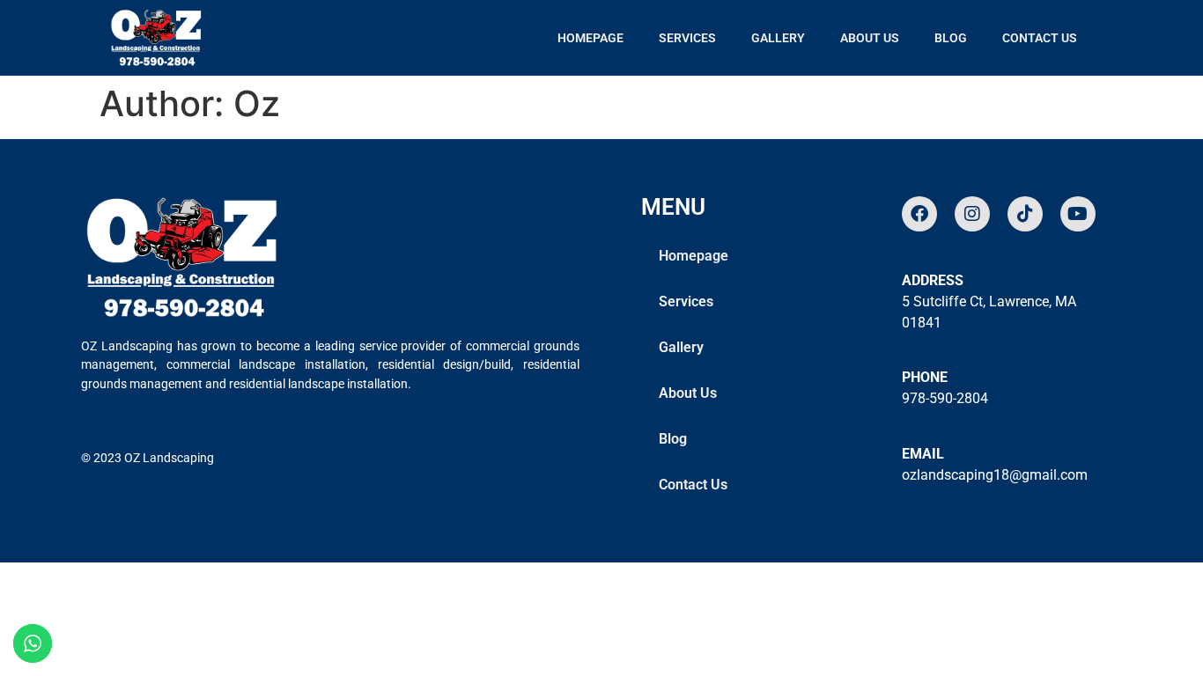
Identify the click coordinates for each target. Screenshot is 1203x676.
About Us (869, 38)
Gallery (778, 38)
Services (687, 38)
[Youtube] (1078, 213)
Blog (950, 38)
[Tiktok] (1025, 213)
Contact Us (1039, 38)
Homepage (590, 38)
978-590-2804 (945, 398)
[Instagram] (972, 213)
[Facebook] (919, 213)
